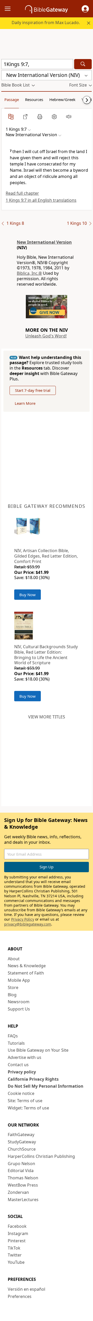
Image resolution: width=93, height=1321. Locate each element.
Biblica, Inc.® (29, 273)
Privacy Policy (22, 919)
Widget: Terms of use (28, 1108)
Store (13, 987)
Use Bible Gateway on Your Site (38, 1050)
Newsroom (18, 1002)
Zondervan (18, 1192)
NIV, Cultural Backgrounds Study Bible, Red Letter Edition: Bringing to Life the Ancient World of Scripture (46, 655)
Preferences (20, 1296)
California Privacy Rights (33, 1079)
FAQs (13, 1036)
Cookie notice (21, 1093)
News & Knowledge (27, 966)
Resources (34, 99)
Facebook (17, 1226)
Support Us (19, 1009)
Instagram (18, 1233)
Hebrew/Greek (62, 99)
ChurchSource (22, 1149)
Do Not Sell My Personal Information (45, 1086)
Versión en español (26, 1289)
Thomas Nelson (23, 1178)
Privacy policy (22, 1072)
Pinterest (17, 1241)
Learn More (25, 403)
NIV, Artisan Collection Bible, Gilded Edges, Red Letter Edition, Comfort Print (46, 556)
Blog (12, 995)
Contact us (18, 1064)
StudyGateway (22, 1142)
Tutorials (16, 1043)
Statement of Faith (26, 973)
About (14, 959)
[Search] (83, 64)
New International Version (44, 242)
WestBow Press (23, 1185)
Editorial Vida (21, 1170)
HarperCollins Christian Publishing (41, 1156)
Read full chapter (22, 193)
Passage (11, 99)
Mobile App (19, 980)
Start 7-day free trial (32, 390)
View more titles (46, 717)
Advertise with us (24, 1057)
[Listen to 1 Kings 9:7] (69, 116)
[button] (85, 8)
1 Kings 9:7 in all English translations (41, 200)
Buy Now (27, 594)
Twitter (15, 1255)
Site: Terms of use (25, 1100)
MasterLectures (23, 1199)
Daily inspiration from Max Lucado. (46, 22)
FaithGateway (21, 1134)
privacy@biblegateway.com (27, 924)
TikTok (14, 1248)
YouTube (16, 1262)
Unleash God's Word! (46, 336)
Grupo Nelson (21, 1163)
